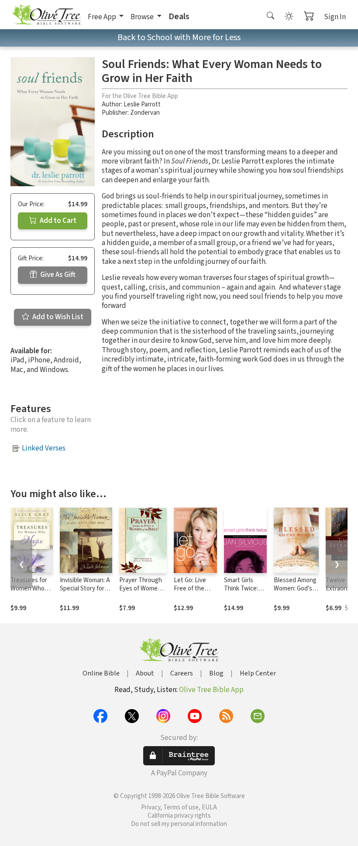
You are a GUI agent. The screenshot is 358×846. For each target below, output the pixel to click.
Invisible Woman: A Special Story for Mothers (85, 588)
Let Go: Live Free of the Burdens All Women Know (192, 593)
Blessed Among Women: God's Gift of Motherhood (295, 593)
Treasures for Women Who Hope (28, 588)
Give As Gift (57, 274)
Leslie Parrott (142, 104)
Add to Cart (57, 220)
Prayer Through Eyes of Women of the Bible (140, 588)
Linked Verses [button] (43, 448)
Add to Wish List (57, 317)
